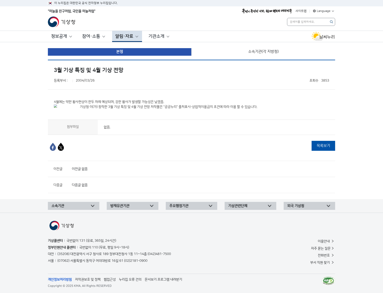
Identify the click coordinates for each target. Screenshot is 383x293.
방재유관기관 (119, 206)
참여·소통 (91, 36)
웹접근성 (110, 279)
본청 (119, 52)
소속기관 (57, 206)
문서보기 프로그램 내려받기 (163, 279)
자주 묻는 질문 (321, 248)
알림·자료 (124, 36)
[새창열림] (323, 36)
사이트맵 (301, 11)
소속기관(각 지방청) (263, 52)
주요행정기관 (179, 206)
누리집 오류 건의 (130, 279)
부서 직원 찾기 (320, 262)
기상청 (84, 107)
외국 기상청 (295, 206)
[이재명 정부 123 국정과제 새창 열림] (267, 11)
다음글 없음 (80, 185)
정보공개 (59, 36)
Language (323, 11)
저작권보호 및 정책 (88, 279)
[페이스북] (53, 147)
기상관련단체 (237, 206)
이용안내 (324, 241)
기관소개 (156, 36)
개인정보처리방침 (60, 279)
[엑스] (61, 147)
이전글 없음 (80, 169)
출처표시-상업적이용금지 (196, 107)
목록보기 (323, 146)
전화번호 (324, 255)
